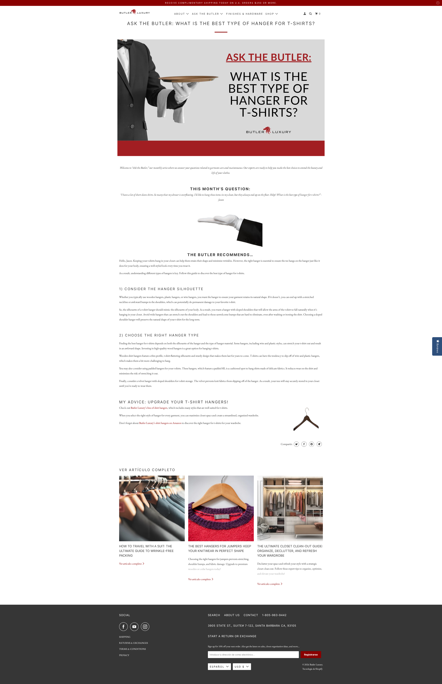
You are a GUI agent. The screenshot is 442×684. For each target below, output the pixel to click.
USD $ (239, 666)
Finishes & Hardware (244, 13)
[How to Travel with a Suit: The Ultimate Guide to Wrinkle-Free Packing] (152, 508)
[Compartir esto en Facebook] (304, 444)
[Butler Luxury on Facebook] (124, 626)
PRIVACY (124, 655)
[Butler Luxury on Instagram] (146, 626)
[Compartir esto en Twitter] (296, 444)
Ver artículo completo (130, 563)
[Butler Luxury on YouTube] (135, 626)
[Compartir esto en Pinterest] (311, 444)
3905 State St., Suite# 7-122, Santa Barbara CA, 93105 (252, 625)
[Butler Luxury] (134, 13)
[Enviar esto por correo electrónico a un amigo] (319, 444)
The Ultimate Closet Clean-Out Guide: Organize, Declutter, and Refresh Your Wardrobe (290, 550)
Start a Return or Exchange (232, 636)
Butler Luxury (316, 664)
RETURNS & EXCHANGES (133, 642)
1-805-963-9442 (274, 615)
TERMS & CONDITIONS (132, 648)
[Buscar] (311, 14)
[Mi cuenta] (305, 14)
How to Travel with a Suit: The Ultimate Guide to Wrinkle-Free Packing (146, 550)
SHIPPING (124, 636)
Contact (251, 615)
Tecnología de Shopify (312, 668)
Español (217, 666)
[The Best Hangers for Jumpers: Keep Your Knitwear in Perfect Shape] (221, 508)
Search (214, 615)
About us (232, 615)
